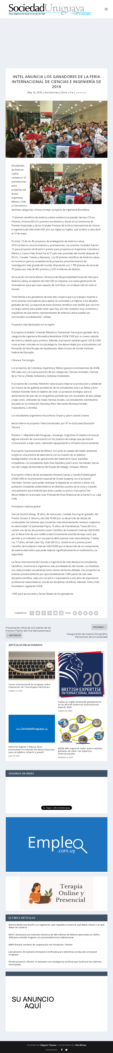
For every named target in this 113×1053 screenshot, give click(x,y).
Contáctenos (51, 1049)
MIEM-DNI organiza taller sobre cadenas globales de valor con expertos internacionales (80, 751)
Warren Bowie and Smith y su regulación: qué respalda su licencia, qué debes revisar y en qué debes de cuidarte (56, 926)
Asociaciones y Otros (55, 92)
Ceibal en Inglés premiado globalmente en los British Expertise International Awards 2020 (79, 704)
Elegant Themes (48, 1045)
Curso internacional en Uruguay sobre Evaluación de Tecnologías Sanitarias (29, 685)
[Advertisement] (56, 40)
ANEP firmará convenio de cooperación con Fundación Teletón (40, 944)
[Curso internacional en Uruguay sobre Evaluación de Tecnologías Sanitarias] (32, 665)
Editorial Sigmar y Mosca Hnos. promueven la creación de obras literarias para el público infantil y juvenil (32, 749)
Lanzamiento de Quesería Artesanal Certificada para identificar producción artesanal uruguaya (53, 953)
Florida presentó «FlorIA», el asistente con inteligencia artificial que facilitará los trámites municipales (55, 963)
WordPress (80, 1045)
